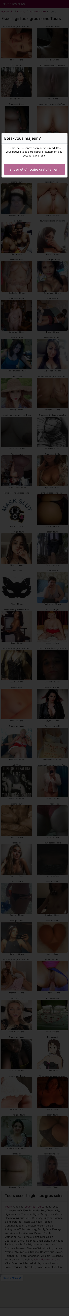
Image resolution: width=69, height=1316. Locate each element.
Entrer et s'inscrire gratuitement (34, 169)
